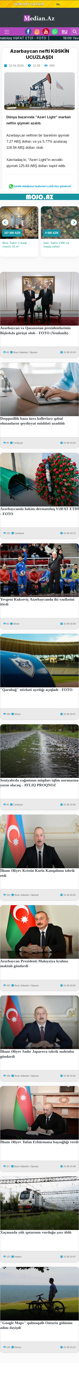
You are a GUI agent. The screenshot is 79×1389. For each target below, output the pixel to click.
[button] (5, 222)
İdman (16, 623)
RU (64, 31)
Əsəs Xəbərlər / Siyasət (25, 352)
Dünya (17, 1347)
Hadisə (17, 1256)
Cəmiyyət (18, 443)
